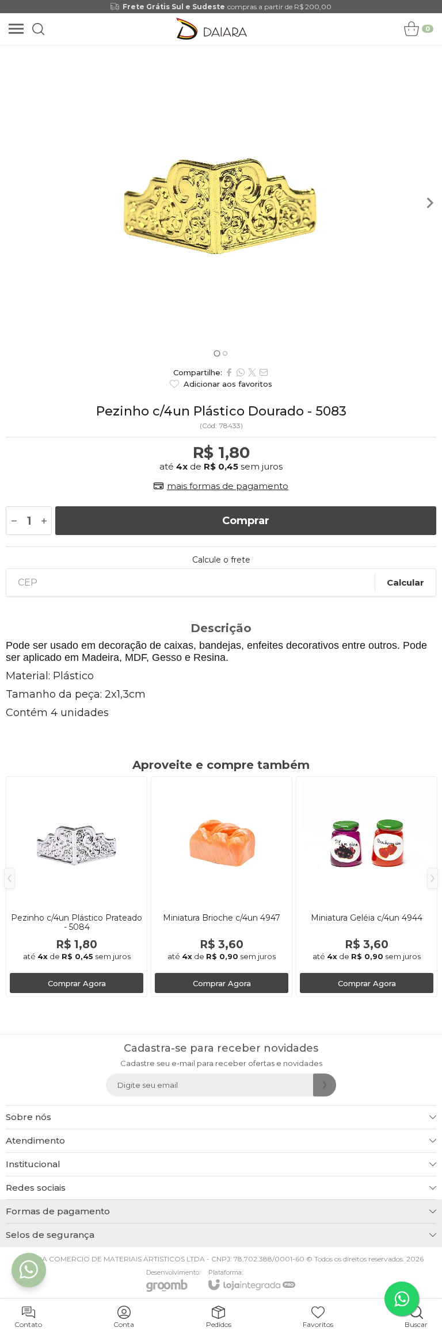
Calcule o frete (221, 560)
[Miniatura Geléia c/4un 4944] (366, 886)
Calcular (405, 582)
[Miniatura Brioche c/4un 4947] (221, 886)
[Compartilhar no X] (252, 372)
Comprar (245, 520)
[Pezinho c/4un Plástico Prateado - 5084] (76, 886)
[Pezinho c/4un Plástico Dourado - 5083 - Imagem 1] (221, 203)
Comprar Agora (77, 983)
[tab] (217, 353)
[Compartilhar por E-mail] (264, 372)
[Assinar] (324, 1084)
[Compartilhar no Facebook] (229, 372)
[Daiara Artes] (211, 29)
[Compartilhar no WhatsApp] (241, 372)
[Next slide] (429, 203)
